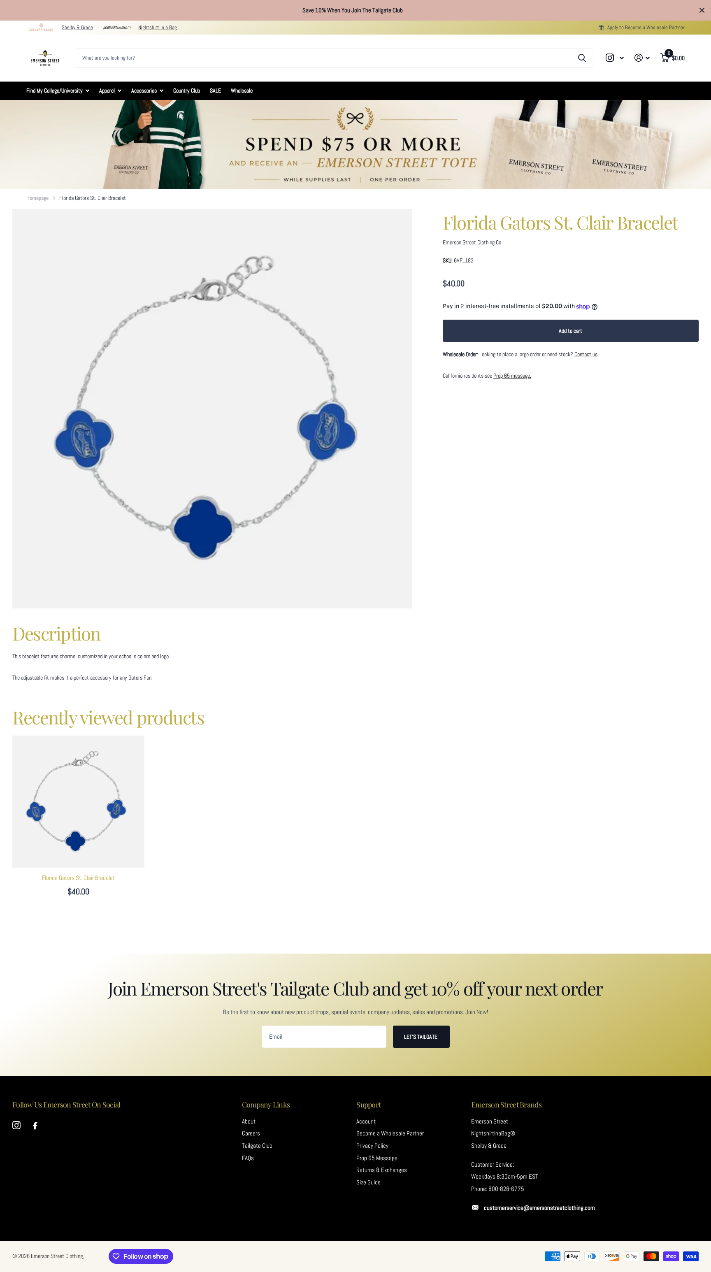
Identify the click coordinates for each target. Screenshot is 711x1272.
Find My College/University (54, 90)
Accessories (144, 90)
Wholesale (242, 90)
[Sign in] (642, 58)
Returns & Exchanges (381, 1170)
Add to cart (570, 330)
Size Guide (368, 1182)
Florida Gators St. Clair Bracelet (78, 878)
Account (366, 1121)
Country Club (186, 90)
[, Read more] (615, 58)
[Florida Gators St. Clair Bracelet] (78, 802)
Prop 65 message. (512, 375)
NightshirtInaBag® (493, 1133)
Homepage (37, 198)
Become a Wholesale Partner (390, 1133)
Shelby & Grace (77, 27)
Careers (251, 1133)
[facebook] (35, 1126)
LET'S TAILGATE (421, 1036)
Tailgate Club (257, 1146)
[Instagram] (16, 1125)
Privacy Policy (372, 1146)
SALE (215, 90)
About (249, 1121)
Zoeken (582, 58)
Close (702, 10)
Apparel (107, 90)
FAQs (248, 1158)
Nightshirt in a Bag (157, 27)
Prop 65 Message (376, 1158)
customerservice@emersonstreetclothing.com (539, 1208)
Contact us (585, 354)
